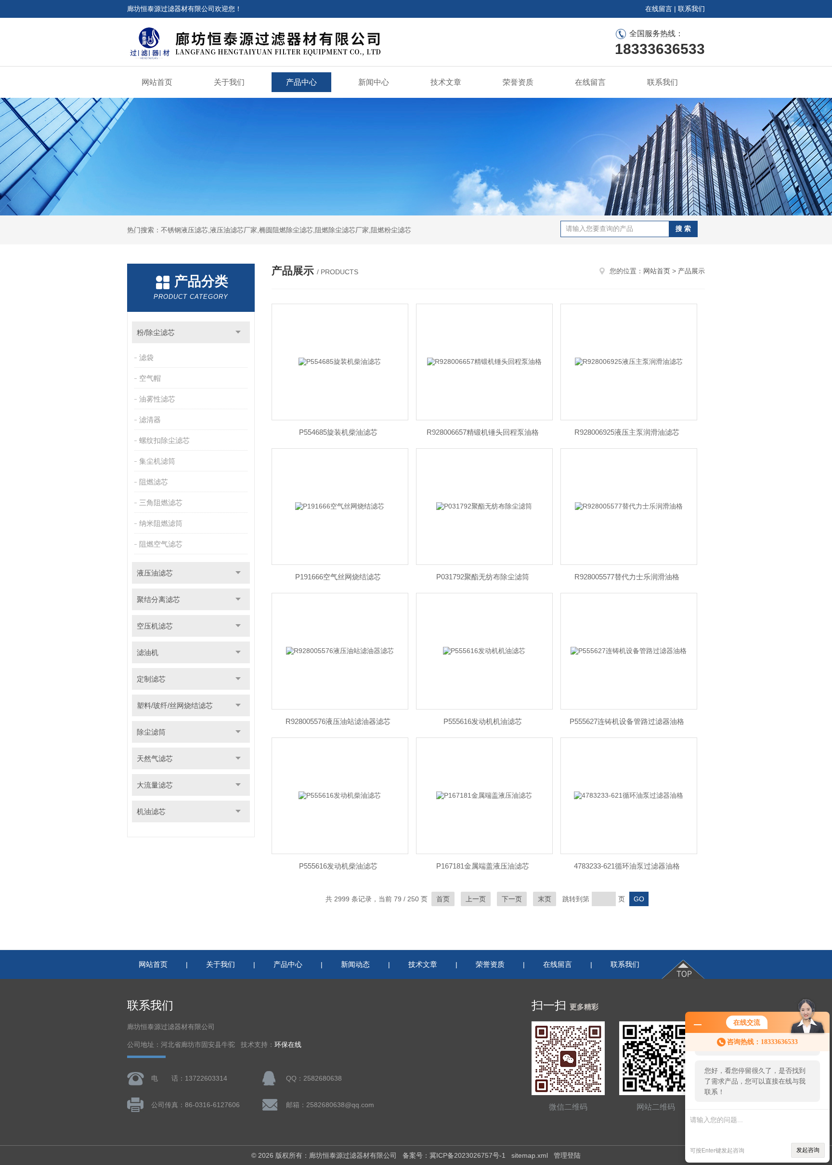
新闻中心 (373, 82)
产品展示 (691, 271)
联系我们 (691, 9)
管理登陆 (567, 1155)
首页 (443, 899)
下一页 (512, 899)
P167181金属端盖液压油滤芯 (482, 866)
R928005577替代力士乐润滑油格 (626, 577)
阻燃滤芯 (153, 482)
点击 (238, 332)
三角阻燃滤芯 (160, 502)
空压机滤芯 (155, 626)
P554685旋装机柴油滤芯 (338, 432)
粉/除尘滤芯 (156, 332)
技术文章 (445, 82)
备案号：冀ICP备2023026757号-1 (454, 1155)
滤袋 (146, 357)
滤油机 (147, 652)
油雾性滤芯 (157, 399)
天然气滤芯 (155, 758)
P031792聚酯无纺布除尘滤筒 (482, 577)
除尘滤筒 (151, 732)
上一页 (476, 899)
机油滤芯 (151, 811)
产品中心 (301, 82)
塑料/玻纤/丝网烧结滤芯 (175, 705)
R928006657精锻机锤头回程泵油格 (483, 432)
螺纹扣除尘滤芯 (164, 440)
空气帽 (150, 378)
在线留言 (658, 9)
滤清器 (150, 419)
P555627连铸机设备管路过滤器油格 (627, 721)
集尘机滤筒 (157, 461)
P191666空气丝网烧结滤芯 (338, 577)
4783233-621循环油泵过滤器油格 (627, 866)
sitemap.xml (529, 1155)
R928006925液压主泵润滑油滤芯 (626, 432)
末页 (544, 899)
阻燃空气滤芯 (160, 544)
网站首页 (157, 82)
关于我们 (229, 82)
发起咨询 (807, 1150)
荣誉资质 (518, 82)
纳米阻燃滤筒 (160, 523)
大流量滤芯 (155, 785)
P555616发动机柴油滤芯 (338, 866)
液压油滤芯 (155, 573)
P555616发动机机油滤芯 (482, 721)
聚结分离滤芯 (158, 599)
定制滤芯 (151, 679)
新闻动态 (355, 964)
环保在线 (287, 1044)
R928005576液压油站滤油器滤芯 (338, 721)
